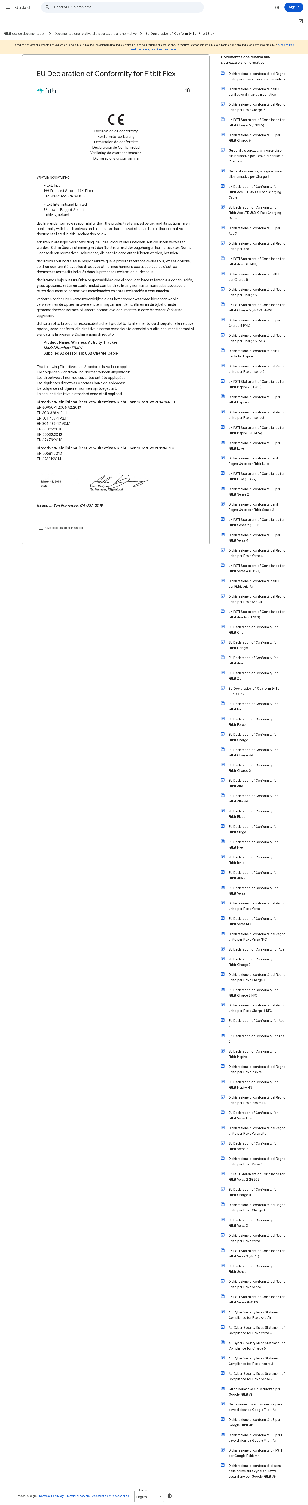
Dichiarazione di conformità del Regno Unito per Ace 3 (257, 246)
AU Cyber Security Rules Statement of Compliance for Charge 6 (257, 1345)
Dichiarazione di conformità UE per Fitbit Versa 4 (254, 538)
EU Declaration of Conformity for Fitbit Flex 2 (253, 706)
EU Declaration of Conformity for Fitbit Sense (253, 1269)
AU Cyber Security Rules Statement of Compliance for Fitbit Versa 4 (257, 1330)
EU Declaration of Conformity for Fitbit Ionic (253, 860)
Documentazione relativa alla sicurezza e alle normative (245, 60)
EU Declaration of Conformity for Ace (256, 949)
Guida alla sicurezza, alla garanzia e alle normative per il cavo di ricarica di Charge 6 (256, 155)
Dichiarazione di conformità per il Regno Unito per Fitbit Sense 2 (253, 507)
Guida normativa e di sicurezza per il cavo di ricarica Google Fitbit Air (256, 1407)
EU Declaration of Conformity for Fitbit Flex (255, 691)
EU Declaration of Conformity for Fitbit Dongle (253, 645)
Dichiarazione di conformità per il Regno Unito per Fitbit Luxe (253, 461)
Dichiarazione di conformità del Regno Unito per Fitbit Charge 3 (257, 977)
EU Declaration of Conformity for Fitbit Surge (253, 829)
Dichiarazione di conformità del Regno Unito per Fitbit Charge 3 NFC (257, 1008)
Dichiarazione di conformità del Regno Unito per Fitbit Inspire (257, 1069)
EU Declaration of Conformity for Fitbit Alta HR (253, 798)
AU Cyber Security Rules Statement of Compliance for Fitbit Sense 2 (257, 1376)
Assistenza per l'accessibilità (110, 1496)
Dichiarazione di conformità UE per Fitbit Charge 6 (254, 138)
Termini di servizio (78, 1496)
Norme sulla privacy (51, 1496)
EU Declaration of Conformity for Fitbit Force (253, 722)
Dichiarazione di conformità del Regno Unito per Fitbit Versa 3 (257, 1238)
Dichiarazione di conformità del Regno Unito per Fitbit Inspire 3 (257, 415)
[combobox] (129, 7)
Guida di (23, 7)
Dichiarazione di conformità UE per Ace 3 (254, 231)
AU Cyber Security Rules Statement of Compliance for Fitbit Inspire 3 (257, 1361)
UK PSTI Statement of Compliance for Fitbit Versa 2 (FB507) (257, 1177)
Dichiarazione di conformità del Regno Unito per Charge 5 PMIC (257, 338)
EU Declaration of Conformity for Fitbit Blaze (253, 814)
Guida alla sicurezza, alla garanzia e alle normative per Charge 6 (255, 174)
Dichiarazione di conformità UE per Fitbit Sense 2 (254, 491)
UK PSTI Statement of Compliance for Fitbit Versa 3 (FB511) (257, 1253)
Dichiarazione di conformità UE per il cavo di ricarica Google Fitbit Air (256, 1437)
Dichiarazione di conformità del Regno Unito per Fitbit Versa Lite (257, 1131)
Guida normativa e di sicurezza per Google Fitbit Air (254, 1391)
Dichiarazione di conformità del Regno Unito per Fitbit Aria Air (257, 599)
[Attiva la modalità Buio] (169, 1496)
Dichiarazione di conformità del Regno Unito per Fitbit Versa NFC (257, 936)
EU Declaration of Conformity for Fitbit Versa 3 (253, 1223)
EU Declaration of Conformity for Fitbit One (253, 630)
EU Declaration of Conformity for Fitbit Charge (253, 737)
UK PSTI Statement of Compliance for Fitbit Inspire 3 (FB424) (257, 430)
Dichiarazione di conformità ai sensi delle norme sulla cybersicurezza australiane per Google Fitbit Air (255, 1471)
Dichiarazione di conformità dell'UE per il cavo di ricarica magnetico (254, 92)
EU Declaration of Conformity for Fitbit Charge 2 (253, 768)
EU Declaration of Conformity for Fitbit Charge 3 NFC (253, 992)
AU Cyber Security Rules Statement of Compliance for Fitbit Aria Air (257, 1315)
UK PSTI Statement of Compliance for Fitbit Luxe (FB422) (257, 476)
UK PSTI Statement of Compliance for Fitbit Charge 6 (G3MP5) (257, 122)
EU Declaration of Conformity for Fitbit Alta (253, 783)
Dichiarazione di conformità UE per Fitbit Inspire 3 (254, 399)
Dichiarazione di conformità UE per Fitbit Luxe (254, 445)
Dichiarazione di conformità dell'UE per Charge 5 (254, 277)
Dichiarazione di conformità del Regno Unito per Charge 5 (257, 292)
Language (145, 1490)
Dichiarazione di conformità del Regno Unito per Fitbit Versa (257, 906)
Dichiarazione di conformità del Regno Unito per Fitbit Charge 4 (257, 1207)
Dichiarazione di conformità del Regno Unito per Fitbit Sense (257, 1284)
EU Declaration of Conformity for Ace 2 (256, 1023)
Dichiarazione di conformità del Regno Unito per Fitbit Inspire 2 (257, 369)
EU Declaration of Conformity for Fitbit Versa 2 (253, 1146)
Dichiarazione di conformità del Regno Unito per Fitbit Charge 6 (257, 107)
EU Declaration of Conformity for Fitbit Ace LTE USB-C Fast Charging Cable (255, 212)
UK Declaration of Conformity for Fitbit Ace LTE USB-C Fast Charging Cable (255, 192)
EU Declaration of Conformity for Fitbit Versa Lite (253, 1115)
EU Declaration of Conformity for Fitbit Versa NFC (253, 921)
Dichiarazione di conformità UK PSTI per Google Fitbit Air (255, 1453)
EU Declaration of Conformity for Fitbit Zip (253, 676)
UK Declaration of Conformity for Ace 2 (256, 1039)
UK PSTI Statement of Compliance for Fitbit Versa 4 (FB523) (257, 568)
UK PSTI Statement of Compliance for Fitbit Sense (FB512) (257, 1299)
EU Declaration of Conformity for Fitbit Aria (253, 660)
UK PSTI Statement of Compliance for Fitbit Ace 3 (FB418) (257, 261)
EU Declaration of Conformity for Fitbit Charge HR (253, 752)
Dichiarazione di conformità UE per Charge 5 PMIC (254, 323)
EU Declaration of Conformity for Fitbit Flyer (253, 844)
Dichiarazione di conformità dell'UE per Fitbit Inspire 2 (254, 353)
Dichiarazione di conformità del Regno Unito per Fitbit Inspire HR (257, 1100)
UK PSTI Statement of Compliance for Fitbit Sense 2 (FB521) (257, 522)
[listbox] (149, 1496)
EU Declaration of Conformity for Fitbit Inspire (253, 1054)
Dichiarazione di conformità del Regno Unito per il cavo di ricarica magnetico (257, 76)
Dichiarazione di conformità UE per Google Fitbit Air (254, 1422)
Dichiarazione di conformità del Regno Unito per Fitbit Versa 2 (257, 1161)
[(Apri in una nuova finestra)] (300, 21)
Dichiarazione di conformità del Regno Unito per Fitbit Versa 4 (257, 553)
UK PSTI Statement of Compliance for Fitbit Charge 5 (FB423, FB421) (257, 307)
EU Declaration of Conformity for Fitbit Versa (253, 890)
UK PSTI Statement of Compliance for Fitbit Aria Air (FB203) (257, 614)
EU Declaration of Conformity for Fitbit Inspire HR (253, 1085)
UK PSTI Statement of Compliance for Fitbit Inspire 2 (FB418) (257, 384)
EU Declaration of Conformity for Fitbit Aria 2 (253, 875)
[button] (8, 7)
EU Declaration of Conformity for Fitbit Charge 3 (253, 962)
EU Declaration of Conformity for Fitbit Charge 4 (253, 1192)
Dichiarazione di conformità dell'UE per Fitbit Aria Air (254, 584)
